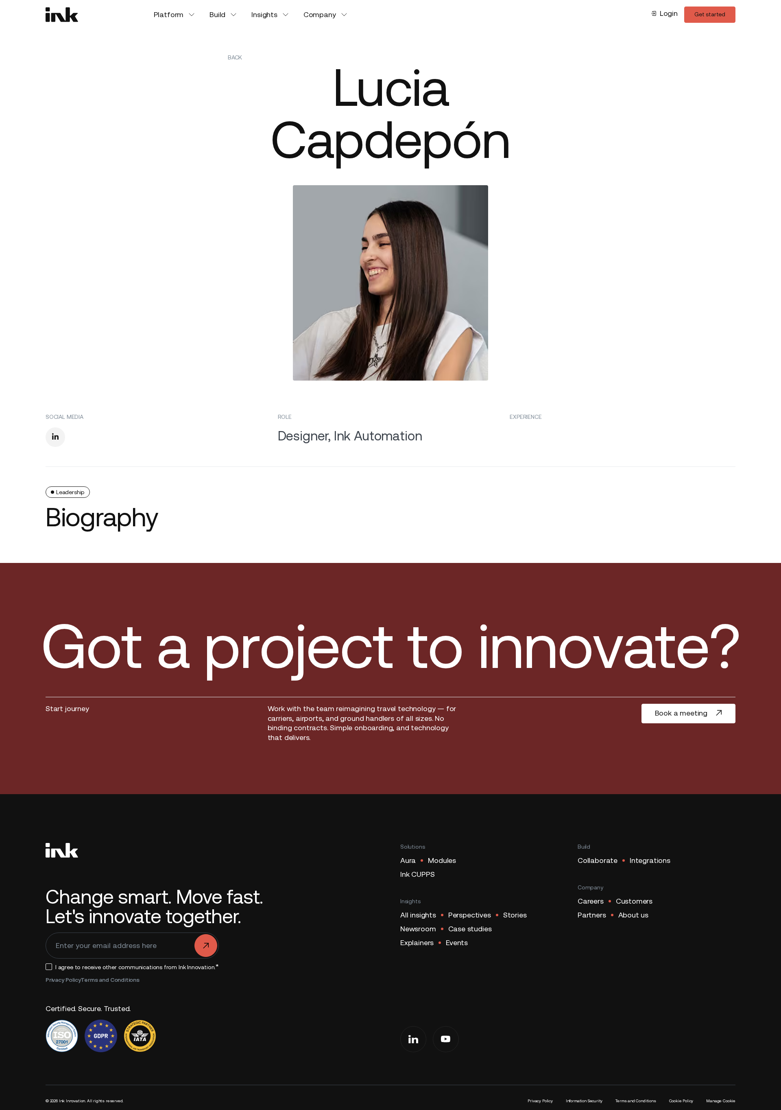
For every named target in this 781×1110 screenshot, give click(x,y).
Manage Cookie (720, 1101)
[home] (62, 14)
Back (235, 57)
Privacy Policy (63, 979)
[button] (175, 15)
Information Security (584, 1101)
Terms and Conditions (110, 979)
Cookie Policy (681, 1101)
